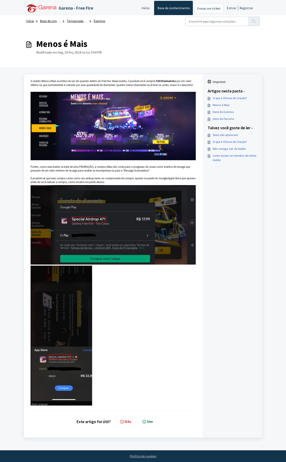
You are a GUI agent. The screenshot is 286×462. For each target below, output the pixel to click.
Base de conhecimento (173, 8)
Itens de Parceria (223, 119)
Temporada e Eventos (82, 21)
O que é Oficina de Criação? (230, 98)
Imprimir (219, 82)
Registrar (246, 8)
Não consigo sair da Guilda (229, 149)
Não (128, 421)
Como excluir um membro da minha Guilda (234, 158)
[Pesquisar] (254, 21)
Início (145, 8)
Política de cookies (143, 456)
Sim (150, 421)
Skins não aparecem (225, 135)
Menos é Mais (221, 105)
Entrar (231, 8)
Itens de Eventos (223, 112)
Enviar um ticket (209, 8)
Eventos (99, 21)
